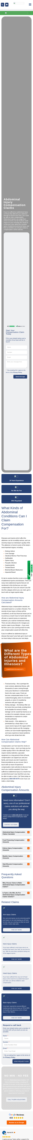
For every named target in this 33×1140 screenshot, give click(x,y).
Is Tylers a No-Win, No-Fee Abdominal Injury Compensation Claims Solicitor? (14, 894)
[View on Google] (4, 1133)
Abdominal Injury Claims (18, 1080)
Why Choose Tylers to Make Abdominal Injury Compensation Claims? (14, 884)
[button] (16, 833)
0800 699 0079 (14, 779)
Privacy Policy (17, 372)
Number (6, 1042)
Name (5, 1036)
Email (5, 1048)
